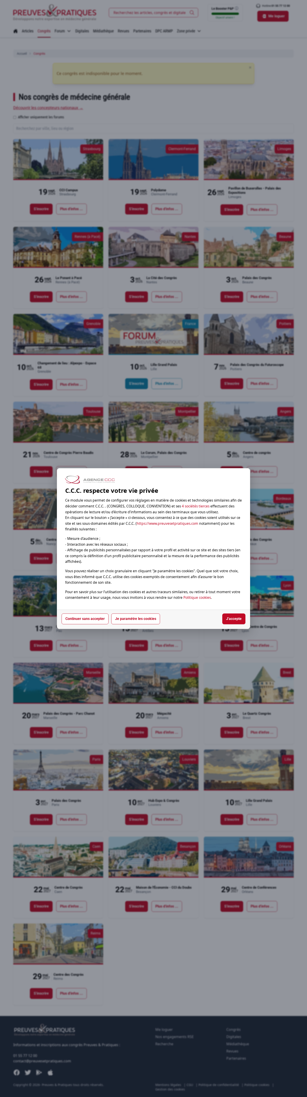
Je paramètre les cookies (135, 619)
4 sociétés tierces (195, 506)
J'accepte (234, 619)
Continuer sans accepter (85, 619)
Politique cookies (197, 597)
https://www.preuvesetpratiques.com (167, 523)
